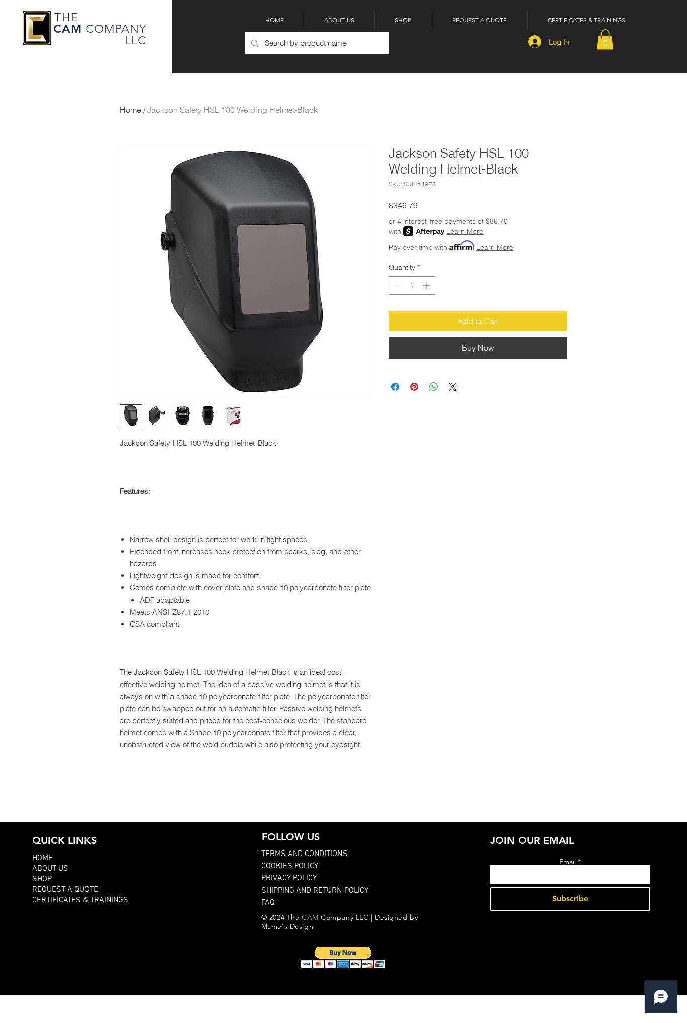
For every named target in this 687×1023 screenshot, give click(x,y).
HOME (42, 858)
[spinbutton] (412, 285)
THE (64, 17)
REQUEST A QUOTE (65, 890)
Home (130, 110)
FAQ (268, 903)
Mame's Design (287, 926)
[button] (605, 39)
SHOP (42, 879)
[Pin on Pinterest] (414, 387)
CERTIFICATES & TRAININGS (80, 900)
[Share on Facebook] (395, 387)
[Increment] (427, 285)
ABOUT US (50, 869)
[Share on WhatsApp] (433, 387)
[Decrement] (396, 285)
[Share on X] (453, 387)
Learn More (464, 231)
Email (567, 861)
